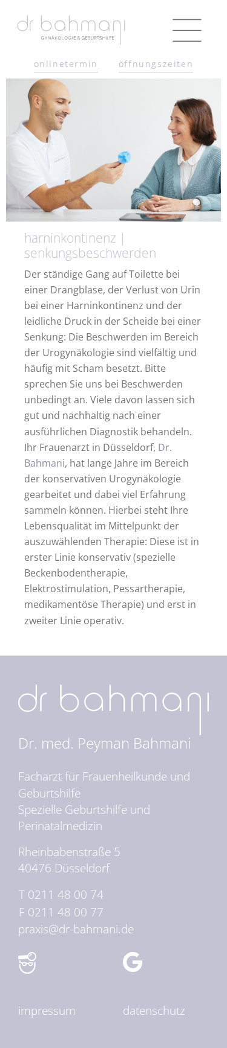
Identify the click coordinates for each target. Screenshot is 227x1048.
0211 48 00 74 (66, 894)
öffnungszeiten (156, 63)
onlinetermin (66, 63)
